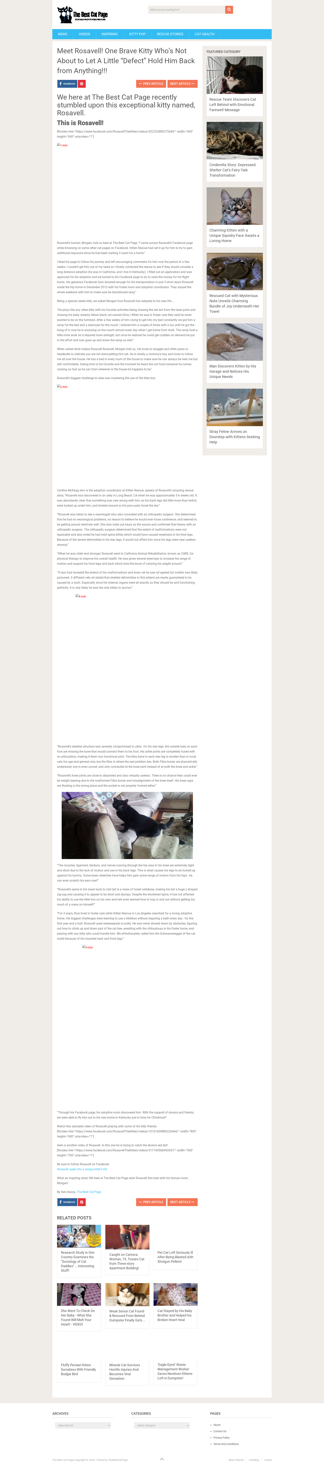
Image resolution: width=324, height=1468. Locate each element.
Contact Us (219, 1431)
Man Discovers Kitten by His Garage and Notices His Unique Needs (232, 371)
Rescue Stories (170, 34)
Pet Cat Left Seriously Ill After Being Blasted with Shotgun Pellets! (175, 1257)
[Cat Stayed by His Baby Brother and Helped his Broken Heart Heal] (176, 1294)
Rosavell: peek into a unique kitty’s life (82, 1169)
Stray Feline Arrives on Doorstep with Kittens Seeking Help (234, 436)
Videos (84, 34)
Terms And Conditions (226, 1444)
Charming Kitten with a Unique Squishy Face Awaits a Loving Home (234, 235)
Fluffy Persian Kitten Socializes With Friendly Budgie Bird (78, 1369)
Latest (268, 1459)
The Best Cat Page (89, 1192)
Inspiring (110, 34)
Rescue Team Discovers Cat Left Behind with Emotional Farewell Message (232, 104)
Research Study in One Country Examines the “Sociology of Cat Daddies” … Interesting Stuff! (77, 1261)
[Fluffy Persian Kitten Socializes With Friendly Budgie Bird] (79, 1348)
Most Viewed (236, 1459)
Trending (254, 1459)
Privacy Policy (221, 1437)
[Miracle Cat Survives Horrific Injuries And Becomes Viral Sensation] (127, 1348)
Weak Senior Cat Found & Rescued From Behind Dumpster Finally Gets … (127, 1315)
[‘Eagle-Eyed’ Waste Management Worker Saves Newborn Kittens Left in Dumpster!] (176, 1348)
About (216, 1424)
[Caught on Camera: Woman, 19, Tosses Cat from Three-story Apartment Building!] (127, 1237)
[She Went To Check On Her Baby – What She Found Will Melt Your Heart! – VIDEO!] (79, 1294)
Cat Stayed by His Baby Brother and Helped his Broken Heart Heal (175, 1315)
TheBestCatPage (118, 1459)
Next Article (180, 83)
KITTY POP (137, 34)
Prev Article (152, 83)
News (62, 34)
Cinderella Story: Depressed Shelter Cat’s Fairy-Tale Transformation (232, 170)
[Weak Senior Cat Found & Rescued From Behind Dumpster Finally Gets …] (127, 1294)
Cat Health (204, 34)
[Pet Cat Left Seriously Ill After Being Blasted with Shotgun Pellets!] (176, 1236)
